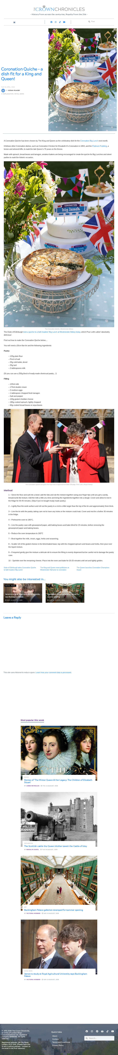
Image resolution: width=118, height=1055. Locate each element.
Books (26, 777)
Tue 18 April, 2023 (8, 87)
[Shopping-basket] (102, 1031)
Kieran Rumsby (14, 90)
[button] (14, 22)
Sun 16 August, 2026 (14, 600)
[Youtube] (64, 22)
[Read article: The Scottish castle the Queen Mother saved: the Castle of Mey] (59, 819)
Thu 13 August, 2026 (50, 785)
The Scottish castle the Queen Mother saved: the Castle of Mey (55, 846)
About (54, 1036)
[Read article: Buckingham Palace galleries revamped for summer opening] (59, 883)
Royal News (19, 94)
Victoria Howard (33, 913)
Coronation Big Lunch (89, 141)
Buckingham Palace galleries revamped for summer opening (53, 910)
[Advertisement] (20, 699)
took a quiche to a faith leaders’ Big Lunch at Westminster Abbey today (51, 332)
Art (49, 585)
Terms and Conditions (61, 1042)
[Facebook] (51, 22)
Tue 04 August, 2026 (50, 849)
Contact (55, 1039)
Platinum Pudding (99, 146)
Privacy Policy (58, 1045)
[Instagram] (56, 22)
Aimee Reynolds (33, 785)
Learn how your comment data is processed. (54, 672)
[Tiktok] (60, 22)
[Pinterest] (97, 1031)
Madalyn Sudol (33, 849)
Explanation (8, 94)
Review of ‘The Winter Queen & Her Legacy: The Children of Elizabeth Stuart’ (58, 781)
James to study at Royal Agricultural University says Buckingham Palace (55, 975)
